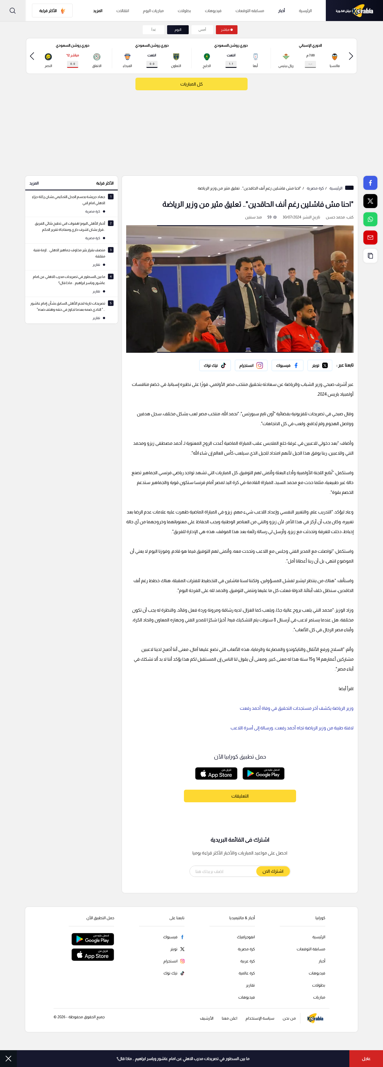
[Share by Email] (370, 238)
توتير (328, 364)
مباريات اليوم (153, 10)
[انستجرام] (251, 365)
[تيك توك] (215, 365)
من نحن (289, 1018)
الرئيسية (305, 10)
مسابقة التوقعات (311, 949)
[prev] (351, 55)
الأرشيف (206, 1018)
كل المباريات (191, 84)
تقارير (250, 985)
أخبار (281, 10)
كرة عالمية (247, 973)
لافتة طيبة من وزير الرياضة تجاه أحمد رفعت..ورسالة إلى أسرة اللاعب (292, 727)
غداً (153, 30)
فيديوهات (213, 10)
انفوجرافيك (246, 937)
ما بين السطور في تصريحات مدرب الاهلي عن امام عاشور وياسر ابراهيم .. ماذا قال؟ (183, 1058)
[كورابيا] (354, 10)
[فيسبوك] (287, 365)
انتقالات (122, 10)
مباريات (319, 997)
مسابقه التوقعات (250, 10)
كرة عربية (247, 961)
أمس (202, 30)
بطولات (184, 10)
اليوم (178, 30)
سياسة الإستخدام (260, 1018)
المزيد (34, 183)
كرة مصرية (315, 188)
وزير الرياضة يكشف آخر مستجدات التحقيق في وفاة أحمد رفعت (297, 708)
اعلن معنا (229, 1018)
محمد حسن (335, 217)
